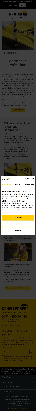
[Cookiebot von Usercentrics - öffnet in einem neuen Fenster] (25, 179)
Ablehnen (18, 230)
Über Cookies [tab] (29, 184)
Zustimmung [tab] (6, 184)
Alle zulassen (18, 217)
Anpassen (17, 224)
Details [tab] (17, 184)
